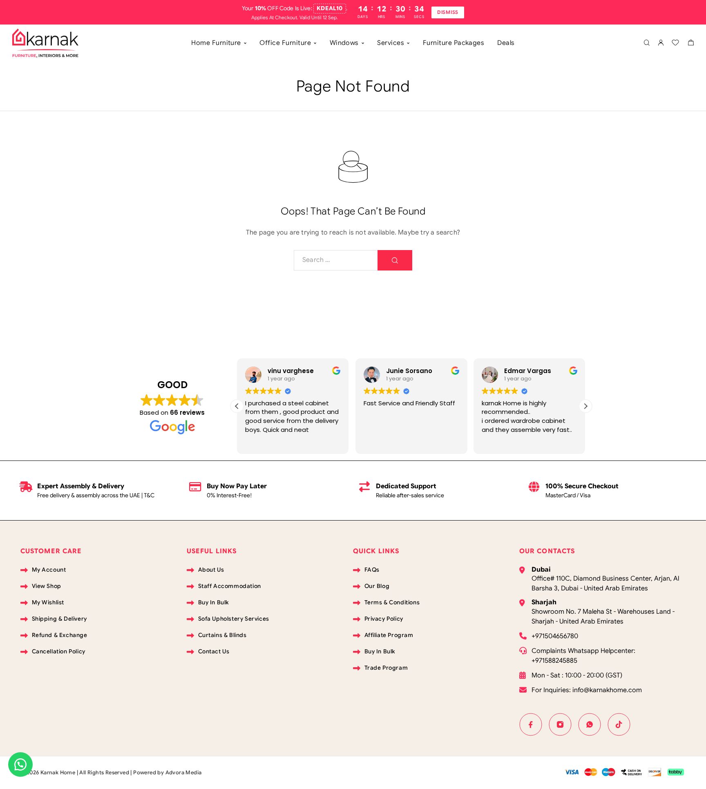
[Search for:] (336, 260)
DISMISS (447, 12)
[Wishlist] (675, 43)
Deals (505, 43)
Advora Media (183, 772)
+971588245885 (554, 661)
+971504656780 (555, 636)
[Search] (646, 43)
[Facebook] (530, 724)
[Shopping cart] (691, 43)
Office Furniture (285, 43)
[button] (585, 406)
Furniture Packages (454, 43)
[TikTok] (619, 724)
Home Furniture (216, 43)
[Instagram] (560, 724)
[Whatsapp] (589, 724)
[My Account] (661, 43)
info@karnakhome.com (607, 690)
